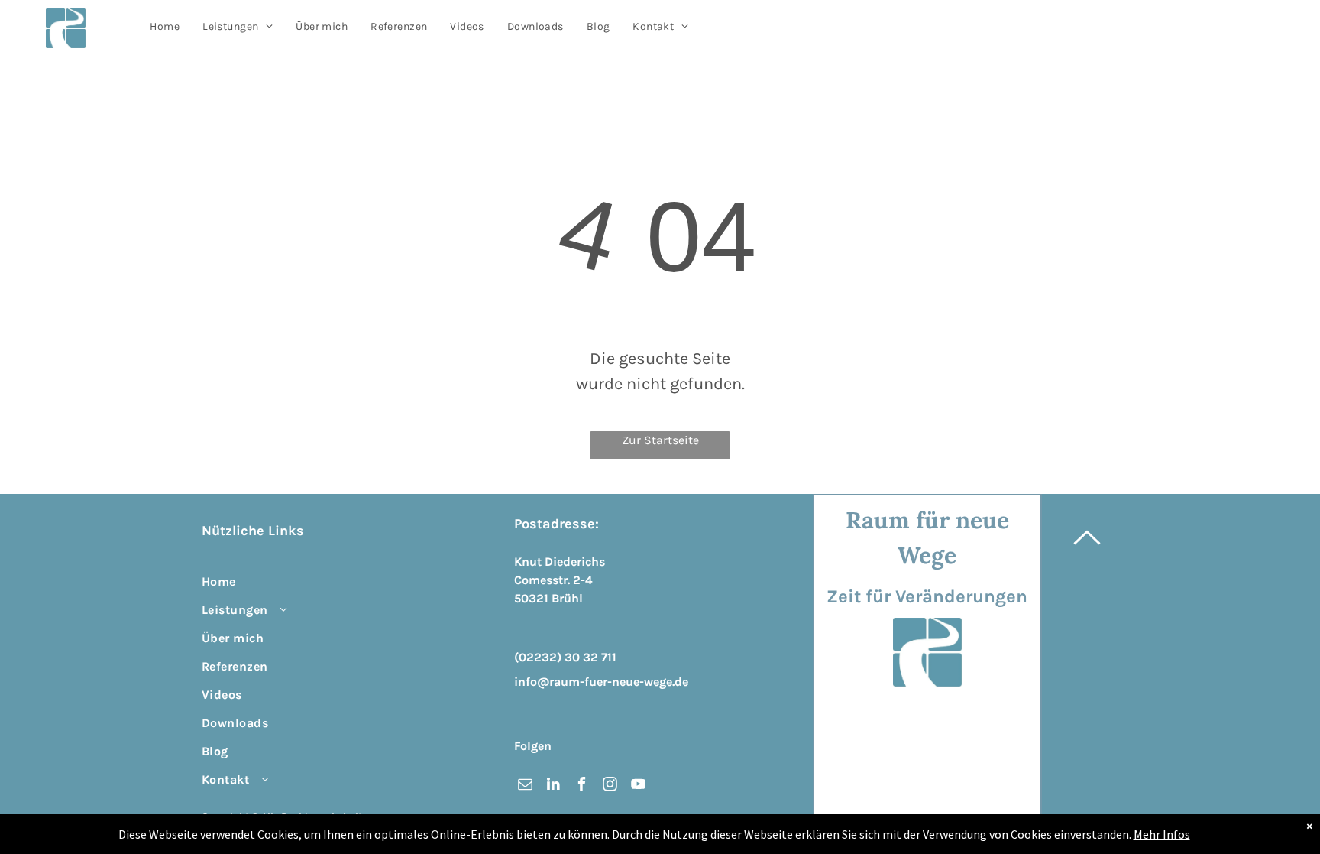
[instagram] (610, 786)
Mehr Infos (1162, 834)
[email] (525, 786)
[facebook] (582, 786)
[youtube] (638, 786)
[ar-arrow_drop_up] (1087, 566)
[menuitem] (164, 26)
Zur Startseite (660, 440)
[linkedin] (553, 786)
